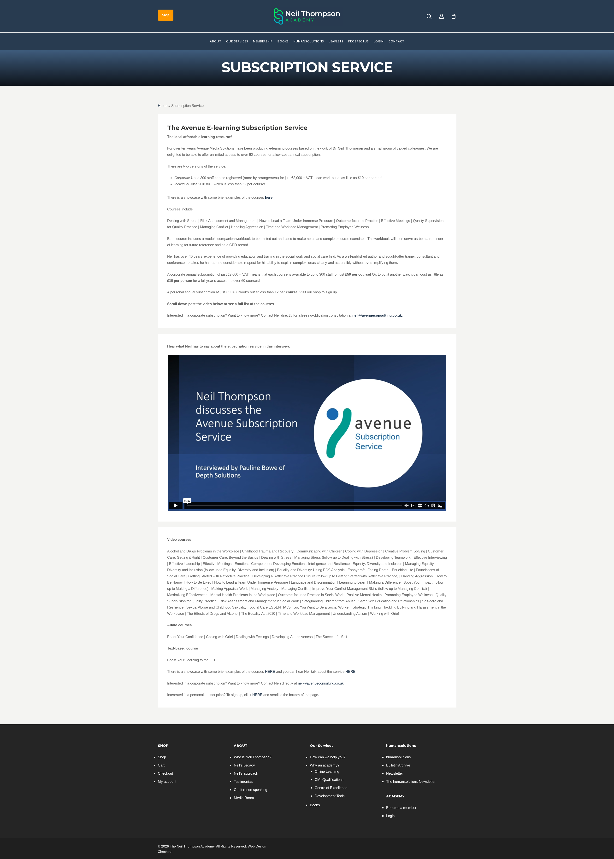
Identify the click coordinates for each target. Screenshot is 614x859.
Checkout (165, 773)
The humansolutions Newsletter (411, 781)
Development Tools (330, 796)
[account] (441, 16)
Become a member (401, 808)
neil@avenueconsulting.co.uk (321, 683)
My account (167, 781)
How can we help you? (327, 757)
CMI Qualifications (329, 780)
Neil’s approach (246, 773)
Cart (161, 765)
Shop (162, 757)
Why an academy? (324, 765)
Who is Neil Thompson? (252, 757)
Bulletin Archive (398, 765)
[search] (429, 16)
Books (315, 805)
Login (390, 816)
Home (162, 106)
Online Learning (327, 771)
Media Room (244, 798)
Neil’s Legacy (244, 765)
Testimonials (243, 781)
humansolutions (398, 757)
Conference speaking (250, 790)
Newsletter (394, 773)
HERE (270, 671)
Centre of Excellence (331, 788)
